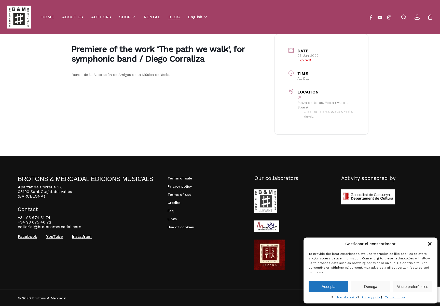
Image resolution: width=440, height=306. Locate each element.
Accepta (328, 286)
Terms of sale (180, 178)
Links (172, 219)
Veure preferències (412, 286)
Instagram (82, 236)
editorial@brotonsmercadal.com (49, 226)
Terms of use (395, 297)
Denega (370, 286)
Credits (174, 203)
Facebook (27, 236)
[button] (429, 243)
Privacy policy (372, 297)
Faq (171, 211)
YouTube (54, 236)
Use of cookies (347, 297)
